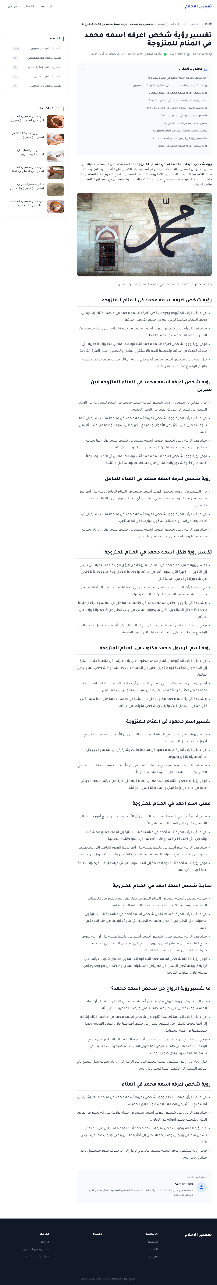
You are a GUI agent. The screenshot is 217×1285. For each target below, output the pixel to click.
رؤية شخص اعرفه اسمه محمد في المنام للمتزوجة (177, 78)
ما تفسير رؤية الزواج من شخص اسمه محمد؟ (180, 138)
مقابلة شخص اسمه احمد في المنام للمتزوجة (180, 131)
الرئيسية (46, 6)
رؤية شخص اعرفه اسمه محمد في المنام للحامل (178, 93)
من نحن (13, 6)
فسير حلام (198, 7)
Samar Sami (200, 54)
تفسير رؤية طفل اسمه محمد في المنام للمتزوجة (178, 100)
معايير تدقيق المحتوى (36, 1249)
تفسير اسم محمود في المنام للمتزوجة (184, 115)
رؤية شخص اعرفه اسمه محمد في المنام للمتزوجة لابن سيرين (170, 85)
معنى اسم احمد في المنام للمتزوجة (185, 123)
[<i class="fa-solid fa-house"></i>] (208, 24)
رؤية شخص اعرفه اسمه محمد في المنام (182, 146)
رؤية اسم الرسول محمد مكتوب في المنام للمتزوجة (177, 108)
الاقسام (29, 6)
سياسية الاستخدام (37, 1256)
